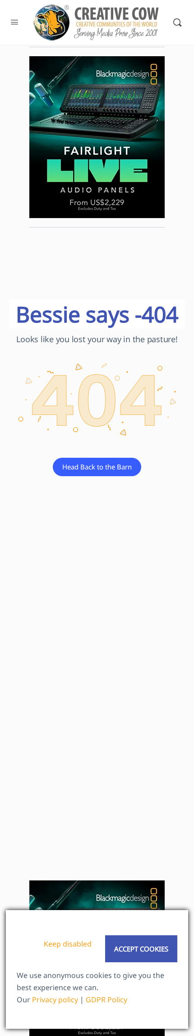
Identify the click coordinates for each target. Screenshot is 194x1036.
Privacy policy (55, 1000)
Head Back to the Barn (97, 466)
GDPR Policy (106, 1000)
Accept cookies (141, 948)
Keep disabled (68, 944)
